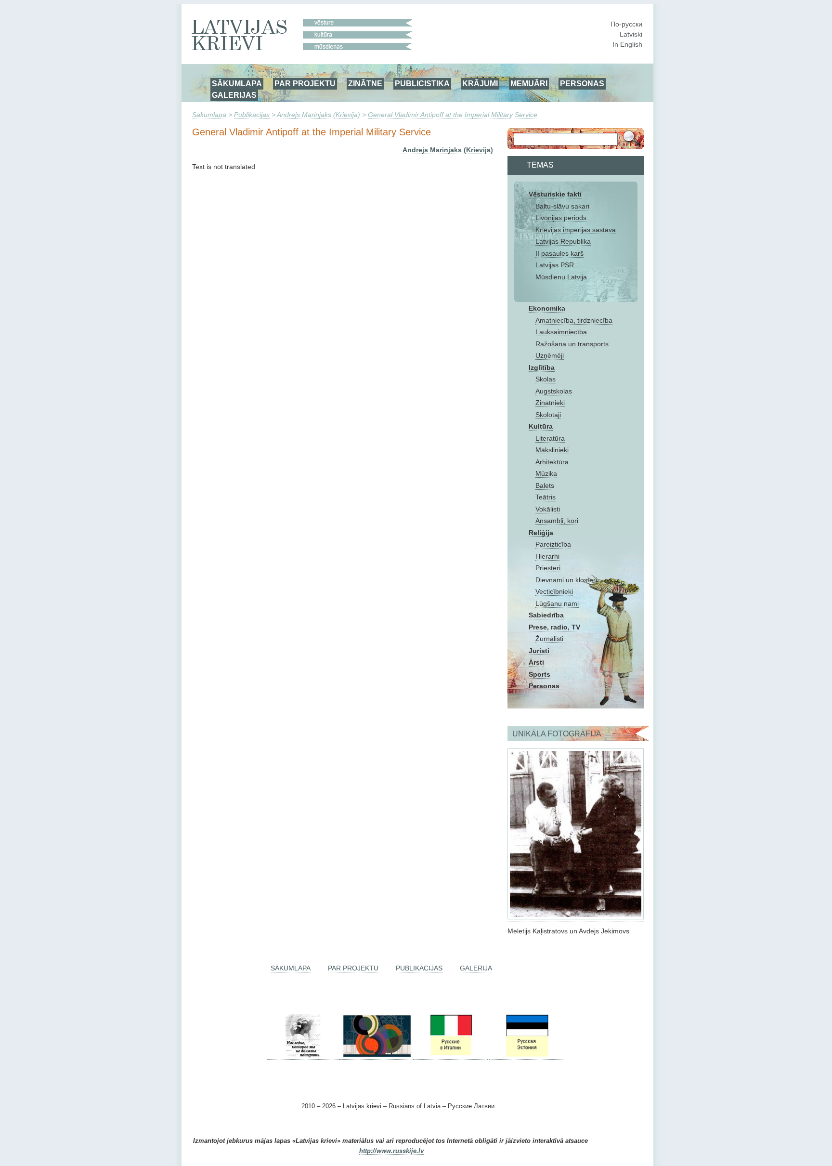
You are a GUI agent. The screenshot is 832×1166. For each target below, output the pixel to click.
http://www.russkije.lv (391, 1151)
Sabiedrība (546, 615)
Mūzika (546, 473)
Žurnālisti (549, 638)
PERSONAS (582, 83)
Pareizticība (553, 544)
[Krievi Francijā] (488, 1055)
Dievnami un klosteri (566, 580)
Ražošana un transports (572, 344)
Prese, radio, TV (554, 627)
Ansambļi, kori (556, 520)
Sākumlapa (209, 114)
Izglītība (542, 367)
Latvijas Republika (563, 241)
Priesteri (547, 568)
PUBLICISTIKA (422, 83)
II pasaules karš (559, 253)
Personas (544, 686)
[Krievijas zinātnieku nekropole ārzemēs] (303, 1055)
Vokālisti (547, 509)
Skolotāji (548, 415)
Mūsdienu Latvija (561, 277)
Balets (544, 485)
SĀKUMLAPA (237, 83)
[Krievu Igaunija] (526, 1055)
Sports (539, 674)
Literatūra (550, 438)
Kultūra (541, 426)
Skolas (545, 379)
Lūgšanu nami (557, 603)
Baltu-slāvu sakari (562, 206)
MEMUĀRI (528, 83)
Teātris (545, 497)
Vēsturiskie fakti (555, 194)
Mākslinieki (552, 450)
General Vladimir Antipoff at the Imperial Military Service (452, 114)
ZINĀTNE (365, 83)
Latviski (631, 34)
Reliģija (541, 533)
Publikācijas (252, 114)
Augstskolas (553, 391)
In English (627, 44)
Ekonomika (547, 308)
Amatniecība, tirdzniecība (573, 320)
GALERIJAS (234, 95)
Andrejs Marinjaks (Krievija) (318, 114)
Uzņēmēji (549, 355)
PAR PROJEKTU (305, 83)
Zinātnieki (550, 402)
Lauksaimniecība (561, 332)
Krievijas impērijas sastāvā (575, 230)
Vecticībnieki (554, 591)
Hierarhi (547, 556)
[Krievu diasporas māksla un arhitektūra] (376, 1055)
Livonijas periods (560, 218)
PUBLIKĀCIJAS (419, 968)
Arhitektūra (552, 462)
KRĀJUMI (480, 83)
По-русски (626, 24)
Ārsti (536, 662)
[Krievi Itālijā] (450, 1055)
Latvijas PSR (554, 265)
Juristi (539, 651)
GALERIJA (476, 968)
